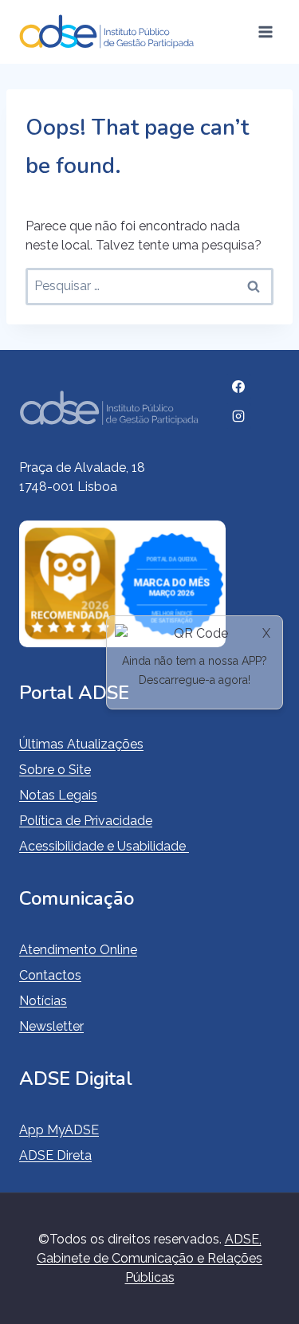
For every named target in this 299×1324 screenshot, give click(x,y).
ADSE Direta (55, 1155)
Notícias (43, 1000)
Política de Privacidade (85, 820)
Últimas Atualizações (81, 744)
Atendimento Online (78, 949)
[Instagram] (238, 416)
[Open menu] (265, 31)
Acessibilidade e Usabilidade (104, 846)
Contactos (50, 975)
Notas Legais (58, 795)
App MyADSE (59, 1129)
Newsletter (51, 1026)
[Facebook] (238, 386)
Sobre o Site (55, 769)
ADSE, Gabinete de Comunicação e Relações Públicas (149, 1258)
